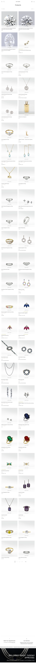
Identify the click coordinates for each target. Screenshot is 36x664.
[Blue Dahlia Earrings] (27, 348)
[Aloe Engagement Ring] (9, 131)
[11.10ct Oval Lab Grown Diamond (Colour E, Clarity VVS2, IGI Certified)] (9, 40)
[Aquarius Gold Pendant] (9, 175)
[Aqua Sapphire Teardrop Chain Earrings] (27, 152)
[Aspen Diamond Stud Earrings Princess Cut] (27, 197)
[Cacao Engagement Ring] (9, 483)
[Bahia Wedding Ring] (27, 219)
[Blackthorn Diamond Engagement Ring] (27, 260)
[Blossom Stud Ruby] (27, 326)
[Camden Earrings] (27, 483)
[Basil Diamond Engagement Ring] (9, 239)
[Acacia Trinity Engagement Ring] (9, 63)
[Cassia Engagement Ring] (27, 529)
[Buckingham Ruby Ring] (27, 438)
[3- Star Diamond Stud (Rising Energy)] (27, 40)
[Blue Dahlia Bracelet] (9, 348)
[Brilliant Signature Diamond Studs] (9, 416)
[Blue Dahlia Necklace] (9, 371)
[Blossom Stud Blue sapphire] (27, 303)
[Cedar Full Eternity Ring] (27, 549)
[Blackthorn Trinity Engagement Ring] (9, 280)
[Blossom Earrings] (27, 280)
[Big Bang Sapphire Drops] (27, 239)
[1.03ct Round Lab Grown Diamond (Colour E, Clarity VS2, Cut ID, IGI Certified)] (27, 19)
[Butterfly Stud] (27, 461)
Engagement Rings (23, 642)
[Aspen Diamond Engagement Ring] (9, 197)
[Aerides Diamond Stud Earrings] (9, 108)
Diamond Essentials (24, 643)
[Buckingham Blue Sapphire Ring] (27, 416)
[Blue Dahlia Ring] (27, 371)
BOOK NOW (13, 642)
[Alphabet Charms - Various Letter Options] (27, 131)
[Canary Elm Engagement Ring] (9, 529)
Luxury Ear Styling (30, 642)
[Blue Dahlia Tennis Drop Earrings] (9, 393)
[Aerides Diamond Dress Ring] (27, 63)
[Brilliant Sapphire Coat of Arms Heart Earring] (27, 393)
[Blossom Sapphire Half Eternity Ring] (9, 303)
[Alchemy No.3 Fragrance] (27, 108)
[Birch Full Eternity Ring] (9, 260)
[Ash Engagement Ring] (27, 175)
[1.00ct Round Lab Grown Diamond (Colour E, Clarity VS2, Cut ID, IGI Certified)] (9, 19)
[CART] (34, 2)
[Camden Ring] (27, 506)
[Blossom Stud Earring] (9, 326)
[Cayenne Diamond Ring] (9, 549)
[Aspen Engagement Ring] (9, 219)
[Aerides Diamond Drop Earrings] (9, 85)
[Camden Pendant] (9, 506)
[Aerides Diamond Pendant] (27, 85)
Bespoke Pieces (30, 643)
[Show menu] (2, 2)
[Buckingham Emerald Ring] (9, 438)
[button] (4, 2)
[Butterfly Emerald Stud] (9, 461)
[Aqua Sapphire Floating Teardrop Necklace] (9, 152)
